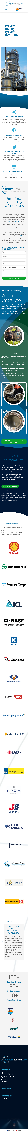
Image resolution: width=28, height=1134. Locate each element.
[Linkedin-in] (2, 1098)
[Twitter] (4, 1098)
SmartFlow (20, 235)
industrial (17, 221)
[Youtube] (6, 1098)
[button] (6, 9)
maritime (10, 221)
